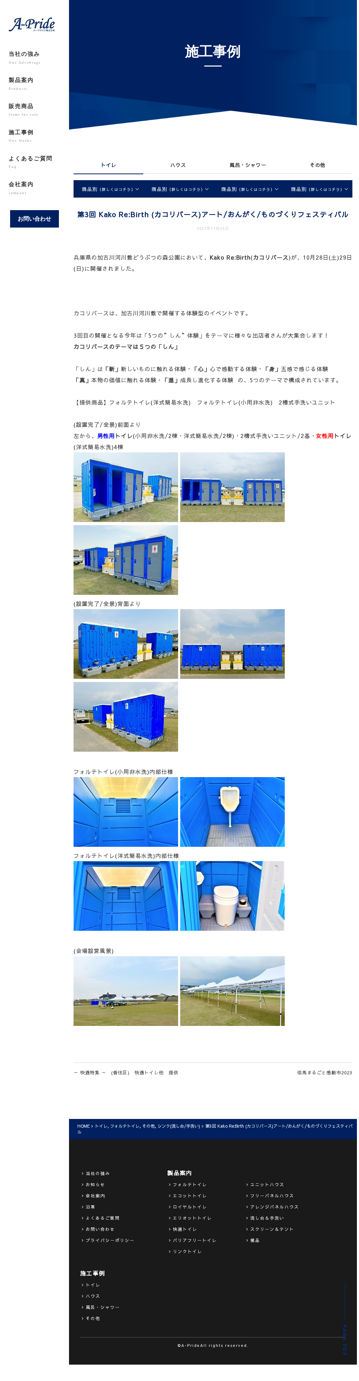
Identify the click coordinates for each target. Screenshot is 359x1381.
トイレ (108, 164)
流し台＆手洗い (267, 1218)
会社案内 (21, 187)
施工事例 (21, 136)
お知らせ (95, 1184)
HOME (83, 1126)
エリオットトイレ (192, 1218)
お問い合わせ (34, 219)
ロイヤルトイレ (190, 1207)
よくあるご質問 (31, 162)
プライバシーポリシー (110, 1240)
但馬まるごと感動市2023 (324, 1072)
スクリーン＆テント (272, 1229)
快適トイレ (185, 1229)
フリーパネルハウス (272, 1195)
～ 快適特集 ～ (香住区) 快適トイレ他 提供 (126, 1072)
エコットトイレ (190, 1195)
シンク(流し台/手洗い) (179, 1126)
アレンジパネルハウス (274, 1207)
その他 (318, 164)
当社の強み (25, 57)
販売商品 (23, 109)
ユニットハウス (267, 1184)
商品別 (108, 188)
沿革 (91, 1207)
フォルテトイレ (124, 1126)
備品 (255, 1240)
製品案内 (21, 83)
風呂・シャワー (248, 164)
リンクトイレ (187, 1251)
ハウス (178, 164)
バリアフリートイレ (195, 1240)
